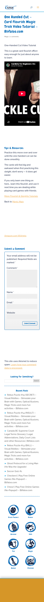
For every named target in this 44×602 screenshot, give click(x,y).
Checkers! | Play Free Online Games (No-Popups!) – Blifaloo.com (19, 479)
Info (30, 534)
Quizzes (13, 534)
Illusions (30, 568)
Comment (12, 268)
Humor (30, 517)
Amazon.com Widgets (15, 235)
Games (13, 568)
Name (10, 292)
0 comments (14, 36)
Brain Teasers (13, 517)
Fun (13, 551)
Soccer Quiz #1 (14, 471)
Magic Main (18, 201)
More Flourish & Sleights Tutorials (21, 196)
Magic (6, 36)
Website (11, 312)
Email (10, 302)
